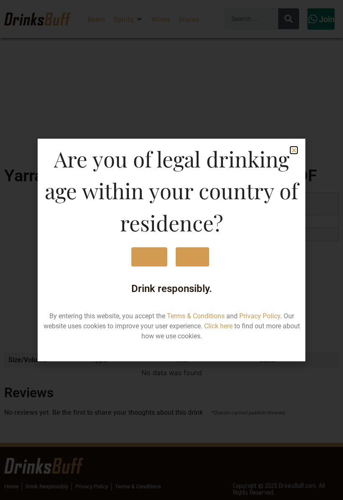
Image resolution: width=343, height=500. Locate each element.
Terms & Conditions (196, 316)
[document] (171, 250)
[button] (294, 150)
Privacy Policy (259, 316)
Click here (218, 326)
